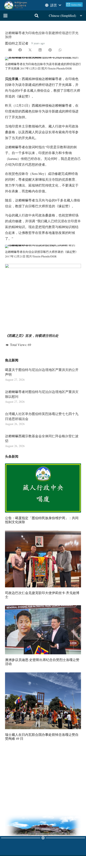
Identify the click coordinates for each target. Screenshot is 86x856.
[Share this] (20, 50)
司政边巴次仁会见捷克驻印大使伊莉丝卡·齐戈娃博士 (42, 594)
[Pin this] (50, 50)
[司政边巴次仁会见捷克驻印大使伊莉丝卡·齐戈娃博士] (43, 559)
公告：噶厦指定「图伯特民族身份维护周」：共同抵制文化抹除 (41, 520)
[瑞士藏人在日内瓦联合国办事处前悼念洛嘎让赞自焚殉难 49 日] (43, 700)
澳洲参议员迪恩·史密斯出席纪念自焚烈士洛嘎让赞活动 (42, 661)
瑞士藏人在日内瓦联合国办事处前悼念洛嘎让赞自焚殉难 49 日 (41, 736)
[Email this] (10, 50)
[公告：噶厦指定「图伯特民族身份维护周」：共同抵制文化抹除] (43, 488)
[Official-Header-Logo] (15, 5)
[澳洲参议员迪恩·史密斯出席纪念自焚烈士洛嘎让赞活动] (43, 629)
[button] (52, 5)
